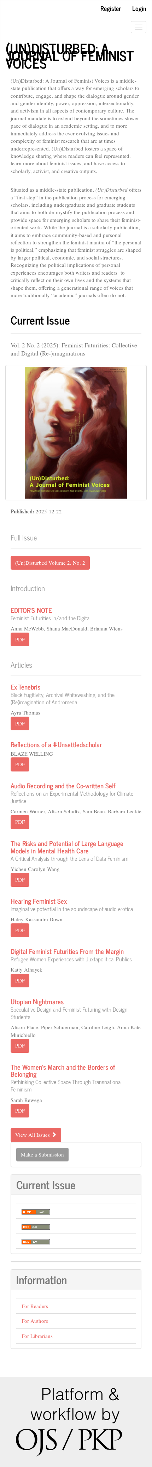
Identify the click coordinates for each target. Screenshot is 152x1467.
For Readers (35, 1305)
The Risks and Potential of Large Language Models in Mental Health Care (69, 850)
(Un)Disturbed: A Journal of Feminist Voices (69, 48)
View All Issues (33, 1134)
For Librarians (37, 1335)
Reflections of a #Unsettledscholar (56, 744)
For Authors (35, 1320)
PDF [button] (20, 639)
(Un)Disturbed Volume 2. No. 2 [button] (50, 562)
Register (110, 8)
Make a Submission (42, 1154)
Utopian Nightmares (69, 1008)
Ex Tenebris (63, 693)
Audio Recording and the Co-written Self (72, 792)
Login (139, 8)
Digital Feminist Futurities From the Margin (71, 954)
